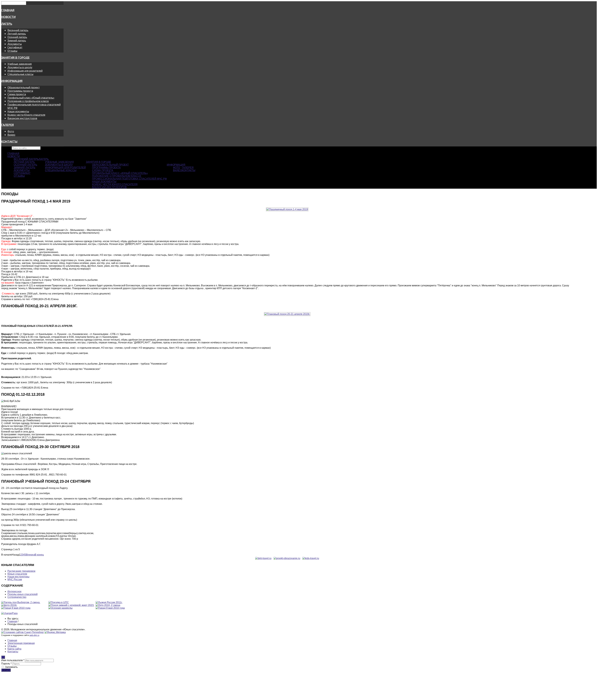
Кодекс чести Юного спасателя (26, 115)
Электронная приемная (21, 643)
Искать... (6, 148)
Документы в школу (19, 67)
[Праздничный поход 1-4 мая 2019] (287, 209)
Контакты (9, 141)
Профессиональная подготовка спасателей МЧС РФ (129, 178)
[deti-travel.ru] (263, 558)
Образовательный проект (23, 87)
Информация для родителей (25, 70)
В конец (39, 554)
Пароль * (6, 663)
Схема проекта (16, 94)
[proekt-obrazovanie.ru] (287, 558)
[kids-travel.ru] (310, 558)
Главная (7, 10)
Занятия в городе (15, 57)
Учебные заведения (19, 64)
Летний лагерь (16, 33)
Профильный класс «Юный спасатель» (30, 97)
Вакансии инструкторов (22, 118)
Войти (5, 670)
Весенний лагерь (17, 30)
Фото (10, 131)
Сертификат (14, 47)
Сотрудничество (16, 597)
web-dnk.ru (34, 635)
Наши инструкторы (18, 576)
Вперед (30, 554)
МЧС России (14, 579)
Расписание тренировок (21, 571)
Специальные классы (20, 74)
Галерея (7, 125)
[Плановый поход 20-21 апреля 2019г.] (287, 314)
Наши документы (18, 111)
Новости (8, 17)
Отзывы (12, 51)
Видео (11, 134)
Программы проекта (20, 91)
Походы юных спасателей (22, 594)
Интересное (14, 591)
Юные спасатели (17, 574)
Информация (11, 81)
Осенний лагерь (17, 37)
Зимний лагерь (16, 40)
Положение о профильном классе (28, 101)
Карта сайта (14, 648)
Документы (14, 44)
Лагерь (6, 24)
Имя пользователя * (12, 660)
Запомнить (11, 667)
